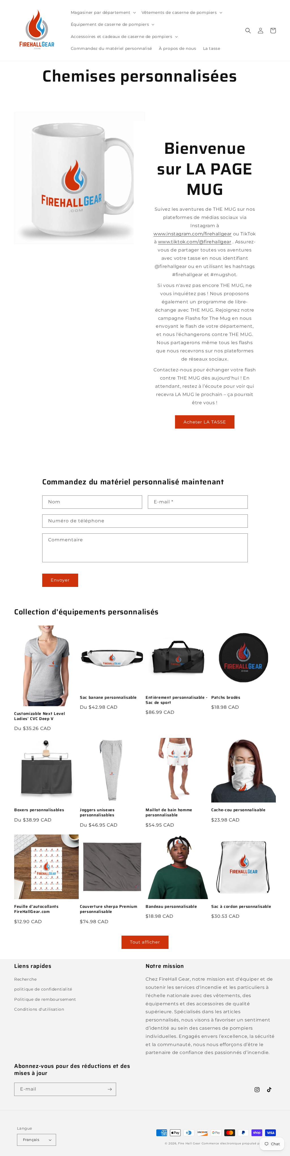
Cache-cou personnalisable (238, 809)
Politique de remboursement (45, 999)
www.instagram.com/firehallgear (192, 234)
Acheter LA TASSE (205, 422)
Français (31, 1139)
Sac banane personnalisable (108, 697)
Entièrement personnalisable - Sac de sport (177, 700)
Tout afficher (145, 942)
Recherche (25, 979)
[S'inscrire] (109, 1089)
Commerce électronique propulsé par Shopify (239, 1143)
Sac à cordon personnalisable (241, 906)
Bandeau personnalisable (171, 906)
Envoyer (60, 580)
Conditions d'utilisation (39, 1009)
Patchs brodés (225, 697)
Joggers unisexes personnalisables (97, 812)
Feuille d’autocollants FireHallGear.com (36, 909)
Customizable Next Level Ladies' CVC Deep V (39, 716)
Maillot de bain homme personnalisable (169, 812)
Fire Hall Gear (189, 1143)
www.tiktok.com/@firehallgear (194, 241)
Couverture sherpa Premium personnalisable (108, 909)
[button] (102, 12)
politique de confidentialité (43, 989)
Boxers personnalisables (39, 809)
